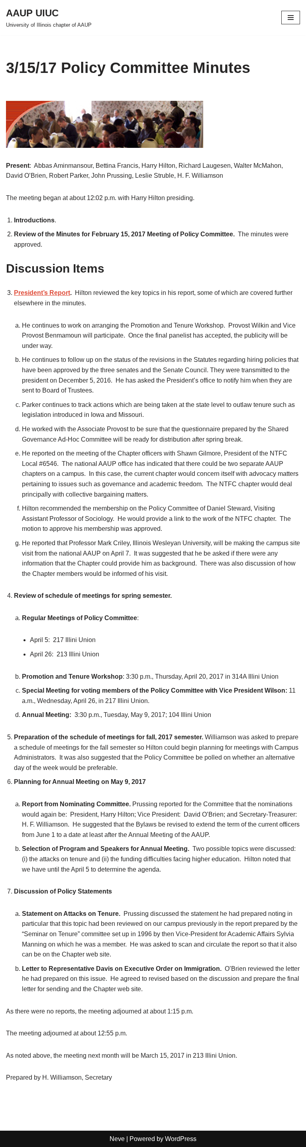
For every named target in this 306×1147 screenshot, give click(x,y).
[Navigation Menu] (290, 17)
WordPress (180, 1138)
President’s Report (42, 292)
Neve (117, 1138)
